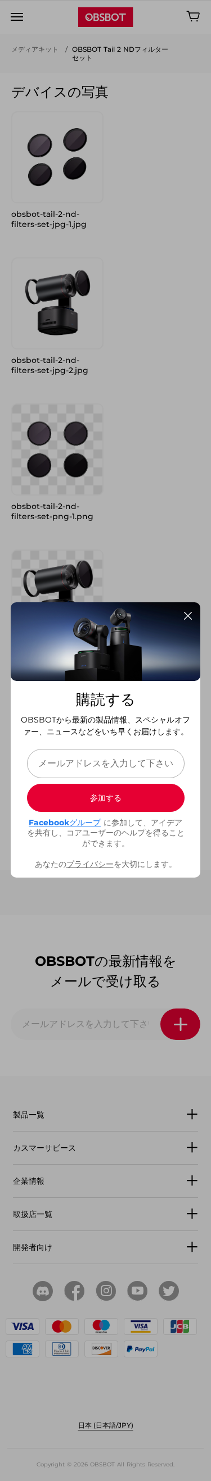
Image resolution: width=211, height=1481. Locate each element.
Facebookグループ (65, 822)
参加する (106, 798)
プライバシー (90, 864)
